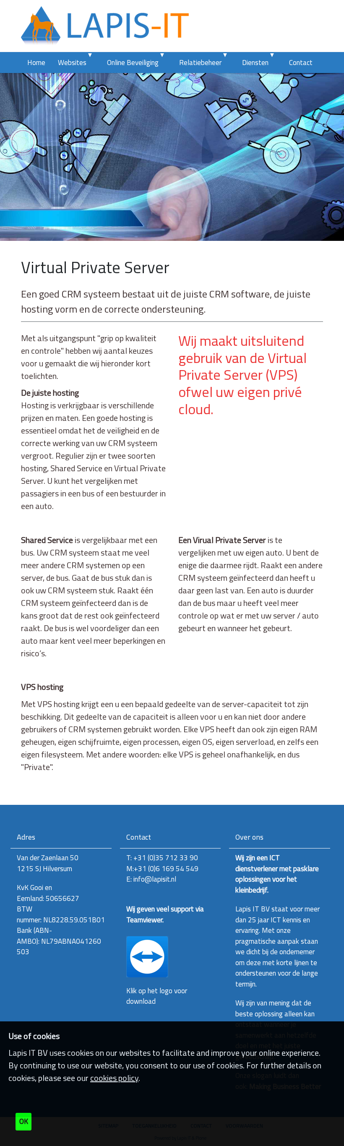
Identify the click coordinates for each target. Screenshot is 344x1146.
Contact (301, 62)
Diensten (255, 62)
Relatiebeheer (200, 62)
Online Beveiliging (133, 62)
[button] (92, 62)
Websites (72, 62)
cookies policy (114, 1077)
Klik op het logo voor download (156, 996)
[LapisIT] (105, 26)
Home (36, 62)
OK (23, 1121)
